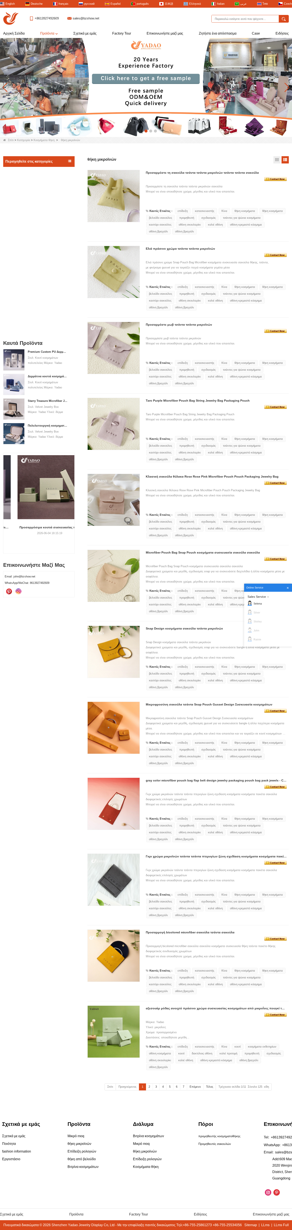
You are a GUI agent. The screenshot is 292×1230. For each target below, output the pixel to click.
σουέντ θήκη (17, 233)
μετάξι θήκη (17, 241)
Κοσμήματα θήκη (44, 140)
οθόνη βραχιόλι (158, 231)
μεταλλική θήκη (19, 266)
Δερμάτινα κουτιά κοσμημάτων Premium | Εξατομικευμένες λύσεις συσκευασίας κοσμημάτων (47, 376)
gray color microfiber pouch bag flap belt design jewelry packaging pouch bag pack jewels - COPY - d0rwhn (216, 780)
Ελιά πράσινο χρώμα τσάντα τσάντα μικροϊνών (180, 248)
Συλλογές (13, 318)
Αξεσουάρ (13, 309)
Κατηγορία (23, 140)
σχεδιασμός (208, 217)
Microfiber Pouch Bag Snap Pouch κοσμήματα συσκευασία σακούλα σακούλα (203, 552)
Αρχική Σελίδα (14, 33)
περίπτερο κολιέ (17, 207)
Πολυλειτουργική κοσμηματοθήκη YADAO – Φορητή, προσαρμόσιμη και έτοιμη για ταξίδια (47, 425)
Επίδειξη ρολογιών (19, 327)
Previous (5, 496)
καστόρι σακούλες (160, 224)
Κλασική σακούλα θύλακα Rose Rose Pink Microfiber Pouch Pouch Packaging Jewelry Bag (212, 476)
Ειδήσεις (282, 33)
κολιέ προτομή (228, 1053)
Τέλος (209, 1086)
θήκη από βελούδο (20, 291)
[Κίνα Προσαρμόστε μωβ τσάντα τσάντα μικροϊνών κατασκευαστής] (114, 348)
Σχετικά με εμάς (85, 33)
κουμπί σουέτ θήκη (21, 282)
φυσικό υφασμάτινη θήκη (25, 257)
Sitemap (250, 1225)
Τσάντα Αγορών (17, 300)
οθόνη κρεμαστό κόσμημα (246, 224)
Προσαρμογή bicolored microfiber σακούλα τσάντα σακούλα (190, 932)
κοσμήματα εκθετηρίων (262, 1046)
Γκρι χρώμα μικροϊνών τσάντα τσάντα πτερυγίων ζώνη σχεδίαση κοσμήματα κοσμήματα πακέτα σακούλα (216, 856)
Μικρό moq (14, 171)
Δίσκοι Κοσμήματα (19, 198)
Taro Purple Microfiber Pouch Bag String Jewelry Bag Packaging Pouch (198, 400)
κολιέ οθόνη (215, 224)
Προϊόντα (47, 33)
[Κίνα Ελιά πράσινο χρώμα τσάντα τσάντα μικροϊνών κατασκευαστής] (114, 272)
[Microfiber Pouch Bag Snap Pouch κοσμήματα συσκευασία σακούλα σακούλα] (275, 558)
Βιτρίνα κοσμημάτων (20, 216)
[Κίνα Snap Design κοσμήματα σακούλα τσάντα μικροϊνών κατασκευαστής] (114, 652)
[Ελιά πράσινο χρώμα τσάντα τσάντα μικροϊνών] (275, 254)
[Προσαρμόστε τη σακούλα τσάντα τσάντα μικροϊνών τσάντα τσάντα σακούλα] (275, 179)
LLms (265, 1225)
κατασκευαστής (204, 211)
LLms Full (281, 1225)
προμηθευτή (186, 217)
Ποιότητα (9, 1143)
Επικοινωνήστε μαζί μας (165, 33)
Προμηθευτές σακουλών (214, 1143)
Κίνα (224, 211)
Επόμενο (195, 1086)
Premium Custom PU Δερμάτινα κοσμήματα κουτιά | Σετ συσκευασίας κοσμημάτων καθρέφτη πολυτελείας (47, 351)
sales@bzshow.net (86, 18)
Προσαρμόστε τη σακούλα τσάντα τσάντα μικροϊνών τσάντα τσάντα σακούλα (202, 172)
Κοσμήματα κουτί (18, 189)
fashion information (16, 1151)
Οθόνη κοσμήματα (19, 180)
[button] (136, 131)
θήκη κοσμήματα (244, 211)
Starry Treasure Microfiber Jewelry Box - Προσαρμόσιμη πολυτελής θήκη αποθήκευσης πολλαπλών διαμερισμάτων (47, 401)
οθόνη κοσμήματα (160, 1053)
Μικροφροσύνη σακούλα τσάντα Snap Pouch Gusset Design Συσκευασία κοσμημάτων (209, 704)
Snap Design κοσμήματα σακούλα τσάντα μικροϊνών (184, 628)
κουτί (237, 1046)
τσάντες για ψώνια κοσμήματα (242, 217)
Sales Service (257, 596)
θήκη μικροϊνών (19, 274)
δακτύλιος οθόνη (202, 1053)
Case (256, 33)
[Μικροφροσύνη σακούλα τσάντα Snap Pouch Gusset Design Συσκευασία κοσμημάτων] (275, 710)
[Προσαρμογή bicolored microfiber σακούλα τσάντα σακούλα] (275, 938)
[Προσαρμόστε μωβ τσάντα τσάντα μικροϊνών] (275, 330)
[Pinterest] (9, 592)
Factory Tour (121, 33)
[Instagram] (18, 592)
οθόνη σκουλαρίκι (190, 224)
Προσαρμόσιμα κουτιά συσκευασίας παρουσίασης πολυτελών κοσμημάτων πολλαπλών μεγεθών (39, 527)
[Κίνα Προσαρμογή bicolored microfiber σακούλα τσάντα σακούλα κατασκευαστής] (114, 956)
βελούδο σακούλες (160, 217)
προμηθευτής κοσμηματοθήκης (219, 1136)
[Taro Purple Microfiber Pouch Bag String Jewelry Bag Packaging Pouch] (275, 406)
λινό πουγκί (17, 249)
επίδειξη (183, 211)
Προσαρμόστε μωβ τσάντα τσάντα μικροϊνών (179, 324)
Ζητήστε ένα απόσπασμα (217, 33)
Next (73, 496)
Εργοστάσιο (11, 1159)
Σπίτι (11, 140)
